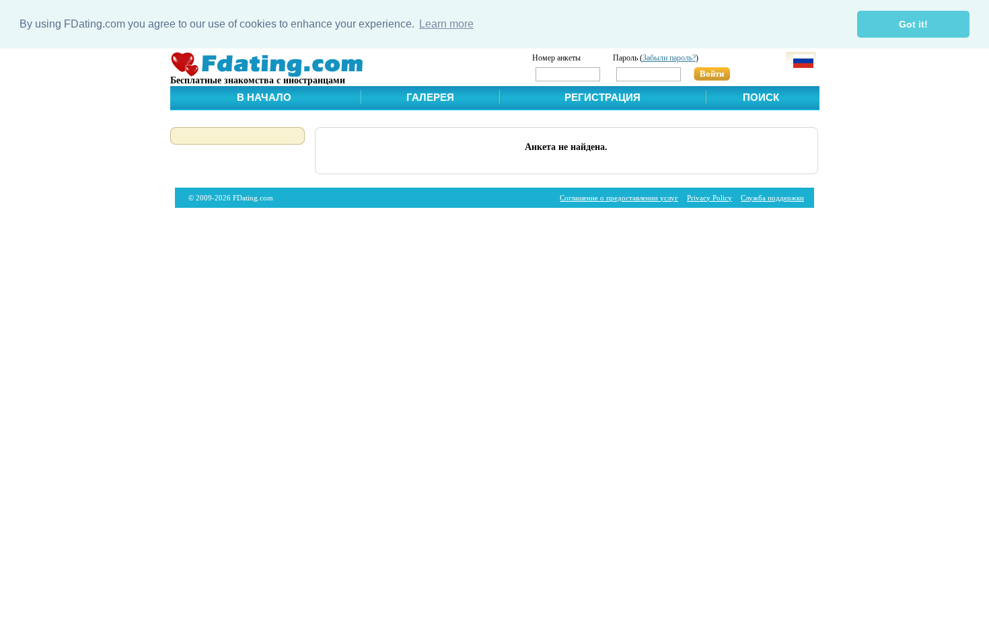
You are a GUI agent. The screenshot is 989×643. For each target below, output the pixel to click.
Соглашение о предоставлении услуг (619, 198)
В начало (264, 97)
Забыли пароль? (669, 58)
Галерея (430, 97)
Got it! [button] (913, 24)
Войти (712, 74)
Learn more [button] (446, 24)
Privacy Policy (709, 198)
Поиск (761, 97)
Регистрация (602, 97)
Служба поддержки (772, 198)
